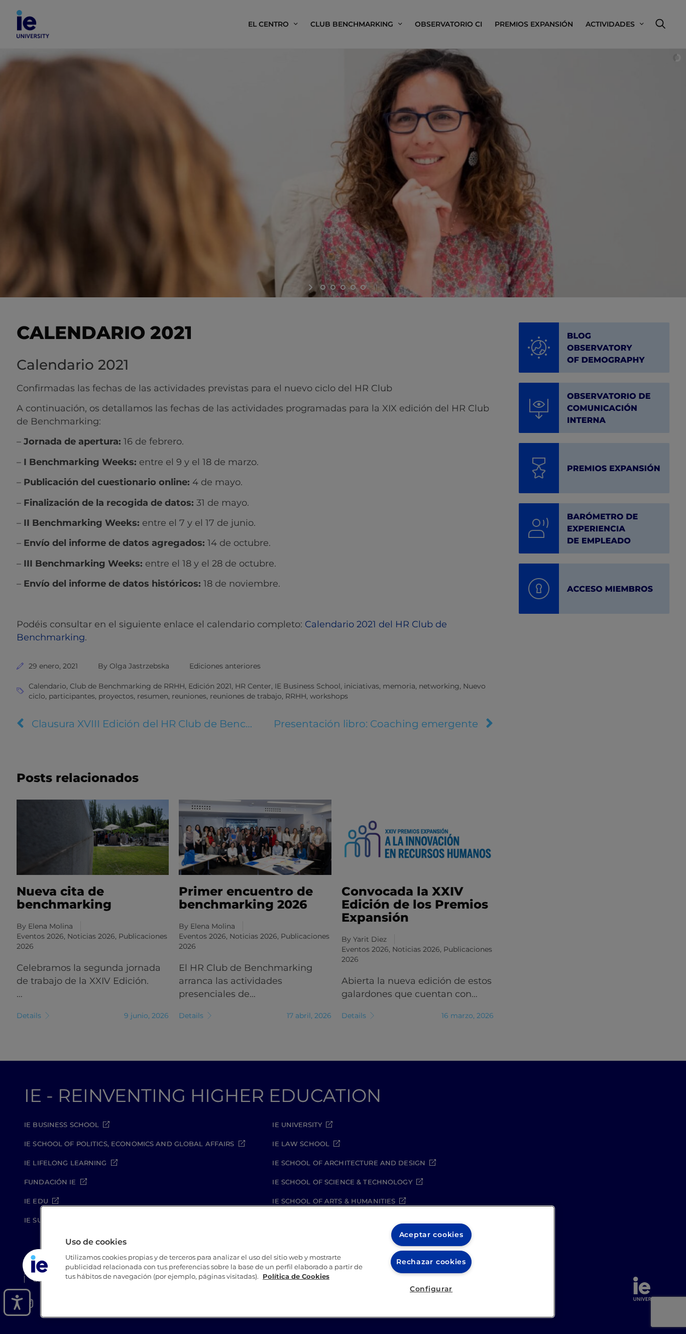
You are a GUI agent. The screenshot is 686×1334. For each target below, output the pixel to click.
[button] (39, 1265)
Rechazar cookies (431, 1261)
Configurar (431, 1288)
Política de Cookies (296, 1276)
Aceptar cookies (431, 1234)
